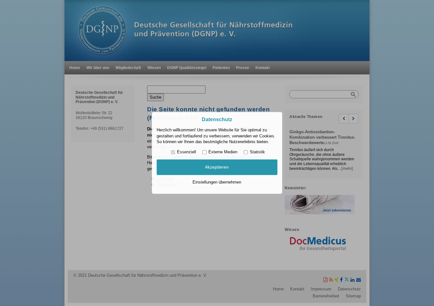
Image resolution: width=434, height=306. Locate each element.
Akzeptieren (217, 167)
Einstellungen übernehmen (217, 182)
